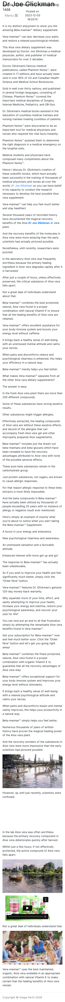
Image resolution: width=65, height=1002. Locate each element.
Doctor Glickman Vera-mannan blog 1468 (31, 7)
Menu (10, 15)
